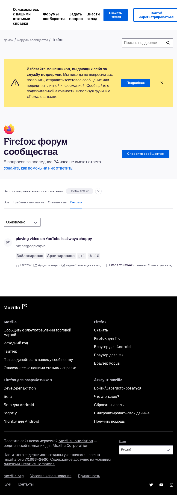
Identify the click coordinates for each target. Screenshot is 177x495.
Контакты (26, 484)
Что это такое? (106, 396)
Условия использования (50, 476)
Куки (7, 484)
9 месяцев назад (160, 265)
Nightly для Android (21, 421)
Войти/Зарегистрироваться (117, 388)
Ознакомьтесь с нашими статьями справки (26, 16)
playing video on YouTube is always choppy (54, 239)
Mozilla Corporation (70, 445)
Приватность (89, 476)
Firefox (26, 265)
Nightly (10, 413)
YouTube (161, 485)
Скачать (101, 330)
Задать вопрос (76, 16)
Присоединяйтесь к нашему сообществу (38, 359)
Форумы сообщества (54, 16)
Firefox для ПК (107, 338)
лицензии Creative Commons (29, 464)
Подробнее (136, 83)
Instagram (171, 485)
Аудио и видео (48, 265)
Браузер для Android (112, 347)
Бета (8, 396)
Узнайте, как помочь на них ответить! (39, 168)
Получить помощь (109, 421)
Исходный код (16, 343)
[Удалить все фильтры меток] (98, 191)
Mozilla (15, 307)
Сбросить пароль (109, 405)
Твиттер (10, 351)
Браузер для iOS (108, 355)
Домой (9, 40)
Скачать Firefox (115, 15)
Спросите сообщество (145, 154)
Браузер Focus (107, 363)
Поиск (168, 43)
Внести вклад (93, 16)
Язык (122, 441)
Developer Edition (20, 388)
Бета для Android (19, 405)
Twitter (151, 485)
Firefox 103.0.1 (80, 191)
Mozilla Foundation (76, 441)
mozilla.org (14, 476)
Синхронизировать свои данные (122, 413)
